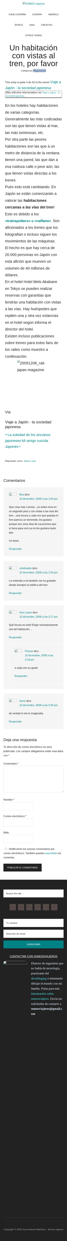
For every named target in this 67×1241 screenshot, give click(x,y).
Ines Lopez (25, 612)
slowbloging (39, 978)
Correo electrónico (14, 816)
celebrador (25, 568)
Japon (27, 461)
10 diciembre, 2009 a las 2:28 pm (38, 705)
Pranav (29, 651)
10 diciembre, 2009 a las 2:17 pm (38, 616)
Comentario (11, 763)
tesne (22, 701)
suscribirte (51, 853)
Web (6, 832)
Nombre (8, 799)
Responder (15, 549)
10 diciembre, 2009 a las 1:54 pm (38, 572)
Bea (21, 494)
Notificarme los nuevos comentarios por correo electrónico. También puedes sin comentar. (32, 853)
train (33, 461)
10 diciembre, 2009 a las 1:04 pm (38, 498)
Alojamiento (40, 70)
